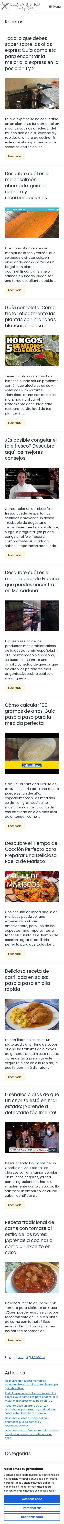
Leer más (14, 156)
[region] (32, 1493)
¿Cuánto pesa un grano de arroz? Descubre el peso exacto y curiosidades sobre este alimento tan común (30, 1409)
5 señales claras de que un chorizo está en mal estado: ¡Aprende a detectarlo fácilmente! (32, 1103)
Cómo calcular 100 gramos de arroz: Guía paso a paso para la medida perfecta (30, 714)
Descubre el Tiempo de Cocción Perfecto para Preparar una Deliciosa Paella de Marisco (31, 852)
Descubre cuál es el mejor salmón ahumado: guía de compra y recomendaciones (27, 185)
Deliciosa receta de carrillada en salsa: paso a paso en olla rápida (27, 980)
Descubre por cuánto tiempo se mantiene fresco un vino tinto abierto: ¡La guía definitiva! (31, 1384)
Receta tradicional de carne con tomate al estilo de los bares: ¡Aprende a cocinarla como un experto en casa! (29, 1237)
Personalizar (32, 1508)
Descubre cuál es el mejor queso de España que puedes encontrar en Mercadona (32, 581)
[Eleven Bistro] (21, 6)
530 (20, 1357)
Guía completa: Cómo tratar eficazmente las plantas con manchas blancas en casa (30, 316)
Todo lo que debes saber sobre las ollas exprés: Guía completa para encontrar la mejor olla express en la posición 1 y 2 (32, 53)
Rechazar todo (32, 1517)
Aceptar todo (32, 1499)
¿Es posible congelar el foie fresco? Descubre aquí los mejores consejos (31, 449)
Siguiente (35, 1357)
